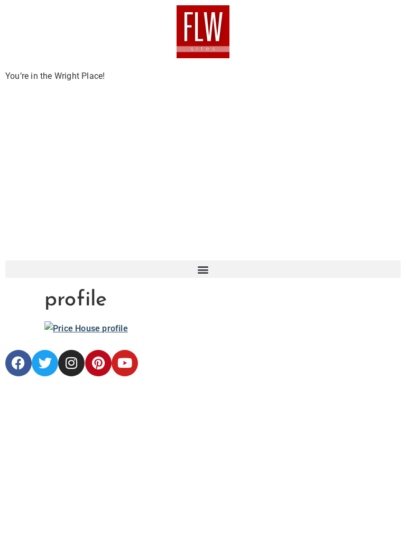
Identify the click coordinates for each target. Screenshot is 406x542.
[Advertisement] (203, 181)
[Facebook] (18, 363)
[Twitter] (45, 363)
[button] (203, 269)
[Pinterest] (98, 363)
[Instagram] (71, 363)
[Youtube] (125, 363)
